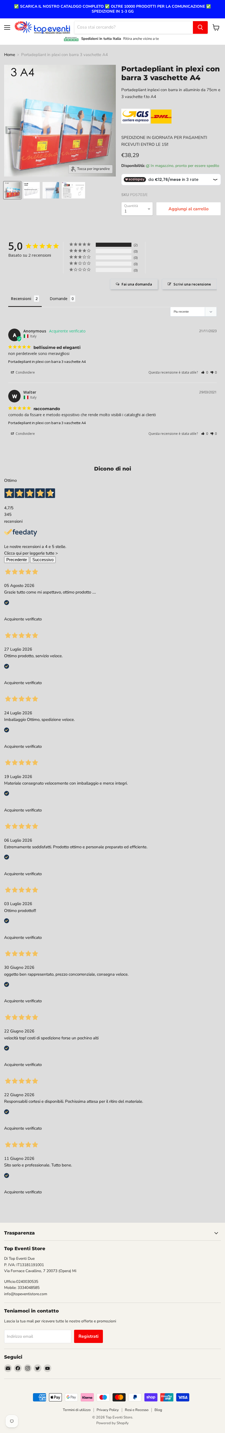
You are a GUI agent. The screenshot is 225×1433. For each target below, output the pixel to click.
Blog (158, 1409)
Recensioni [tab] (21, 298)
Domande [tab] (59, 298)
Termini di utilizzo (77, 1409)
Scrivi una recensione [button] (192, 284)
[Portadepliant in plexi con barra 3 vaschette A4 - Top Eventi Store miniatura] (12, 190)
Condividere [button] (25, 372)
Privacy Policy (108, 1409)
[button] (204, 372)
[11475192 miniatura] (31, 190)
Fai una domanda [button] (137, 284)
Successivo (43, 559)
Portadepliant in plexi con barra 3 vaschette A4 (47, 361)
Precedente (16, 559)
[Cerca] (200, 27)
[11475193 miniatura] (51, 190)
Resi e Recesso (136, 1409)
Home (9, 54)
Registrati (88, 1336)
